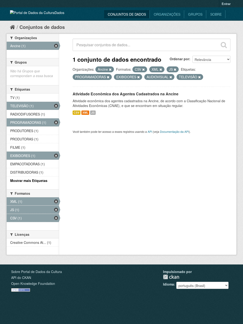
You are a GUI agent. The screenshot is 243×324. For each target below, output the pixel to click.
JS (93, 113)
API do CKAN (21, 277)
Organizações (167, 14)
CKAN (171, 276)
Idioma (168, 284)
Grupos (195, 14)
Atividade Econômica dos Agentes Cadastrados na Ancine (125, 94)
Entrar (226, 3)
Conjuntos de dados (127, 14)
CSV (76, 113)
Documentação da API (174, 132)
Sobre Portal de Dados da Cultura (36, 271)
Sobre (216, 14)
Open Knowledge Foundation (33, 283)
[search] (224, 44)
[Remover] (110, 69)
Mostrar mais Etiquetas (28, 180)
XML (85, 113)
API (150, 132)
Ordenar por (179, 58)
